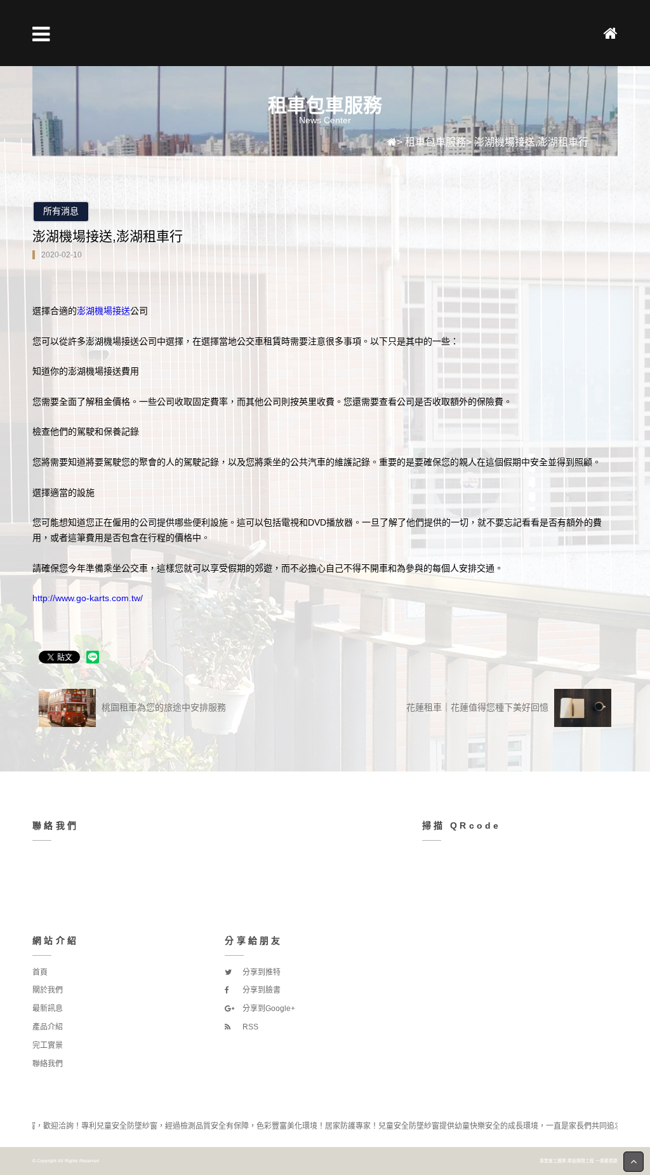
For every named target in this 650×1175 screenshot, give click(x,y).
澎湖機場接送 (103, 311)
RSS (249, 1026)
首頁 (40, 972)
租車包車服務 (435, 142)
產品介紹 (47, 1026)
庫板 (571, 1160)
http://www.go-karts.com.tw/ (87, 598)
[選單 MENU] (41, 34)
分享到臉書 (261, 990)
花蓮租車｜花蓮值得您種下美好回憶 (478, 707)
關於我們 (47, 990)
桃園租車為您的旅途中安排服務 (162, 707)
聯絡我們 (47, 1063)
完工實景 (47, 1045)
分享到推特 (261, 972)
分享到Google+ (268, 1008)
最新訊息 (47, 1008)
